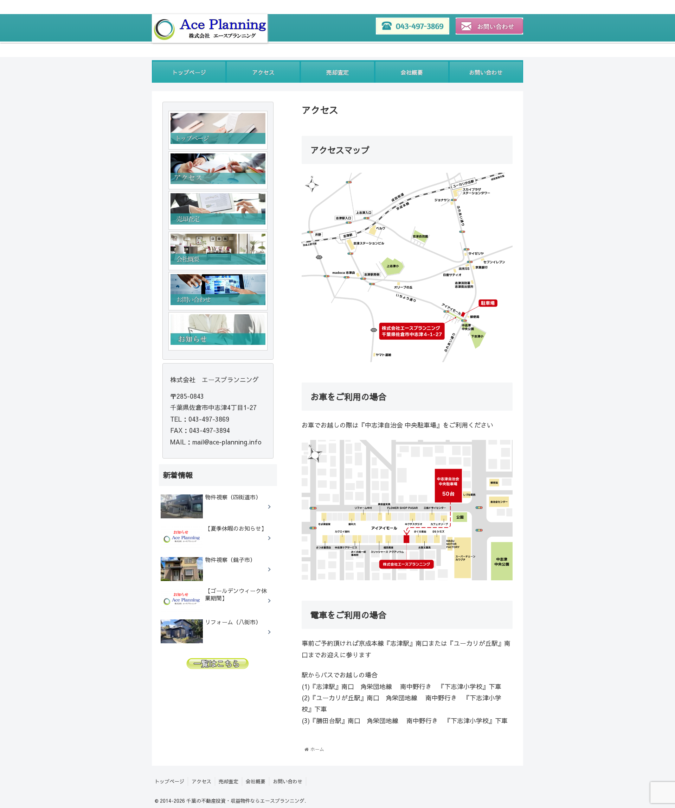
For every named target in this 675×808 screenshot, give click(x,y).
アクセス (201, 781)
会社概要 (255, 781)
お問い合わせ (287, 781)
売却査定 (228, 781)
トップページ (169, 781)
